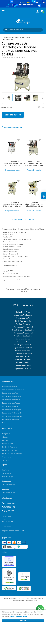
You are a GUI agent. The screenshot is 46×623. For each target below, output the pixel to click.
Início (6, 37)
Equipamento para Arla (23, 369)
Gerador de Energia (23, 339)
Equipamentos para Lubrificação (12, 416)
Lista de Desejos (7, 476)
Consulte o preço (12, 115)
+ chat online (6, 527)
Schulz (23, 57)
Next (42, 97)
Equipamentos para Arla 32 (11, 406)
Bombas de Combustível (23, 342)
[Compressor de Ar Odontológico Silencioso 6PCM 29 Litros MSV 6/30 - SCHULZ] (12, 195)
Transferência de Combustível (23, 330)
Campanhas (6, 434)
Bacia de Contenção (23, 363)
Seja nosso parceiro (8, 492)
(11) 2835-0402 (9, 507)
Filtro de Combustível (23, 351)
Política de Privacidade (9, 450)
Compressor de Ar (8, 39)
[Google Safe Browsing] (24, 588)
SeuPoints (5, 460)
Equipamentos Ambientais (10, 419)
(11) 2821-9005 (9, 503)
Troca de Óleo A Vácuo (23, 366)
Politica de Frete (7, 444)
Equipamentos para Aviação (11, 403)
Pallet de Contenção (23, 324)
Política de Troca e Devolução (12, 453)
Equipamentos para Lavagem (11, 410)
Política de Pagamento (9, 447)
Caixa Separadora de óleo (23, 345)
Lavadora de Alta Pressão (23, 315)
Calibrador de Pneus (23, 312)
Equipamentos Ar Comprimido (19, 37)
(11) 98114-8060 (8, 522)
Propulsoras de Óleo (23, 357)
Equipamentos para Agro (10, 393)
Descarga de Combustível (23, 327)
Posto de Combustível (9, 386)
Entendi (23, 620)
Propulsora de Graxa (23, 360)
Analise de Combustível (23, 354)
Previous (3, 97)
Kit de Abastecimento (23, 321)
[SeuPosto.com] (23, 22)
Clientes (5, 437)
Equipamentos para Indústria (11, 396)
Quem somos (6, 457)
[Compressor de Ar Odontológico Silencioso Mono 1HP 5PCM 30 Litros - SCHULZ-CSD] (12, 154)
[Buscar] (6, 30)
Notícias (5, 440)
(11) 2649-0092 (9, 511)
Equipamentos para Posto (23, 348)
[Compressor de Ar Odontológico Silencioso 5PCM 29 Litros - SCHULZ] (34, 154)
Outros (4, 423)
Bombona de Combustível (23, 333)
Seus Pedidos (6, 473)
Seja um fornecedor (8, 484)
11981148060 (7, 517)
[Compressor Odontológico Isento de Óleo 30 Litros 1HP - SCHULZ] (34, 195)
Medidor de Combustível (23, 336)
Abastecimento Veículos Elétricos (13, 390)
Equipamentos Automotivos (11, 400)
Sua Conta (5, 470)
